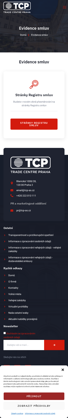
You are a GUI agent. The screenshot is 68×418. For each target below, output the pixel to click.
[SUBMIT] (54, 345)
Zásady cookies (17, 413)
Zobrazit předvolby (34, 405)
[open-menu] (64, 7)
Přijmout (34, 396)
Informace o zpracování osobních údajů (40, 413)
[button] (63, 369)
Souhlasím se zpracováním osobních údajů (19, 335)
